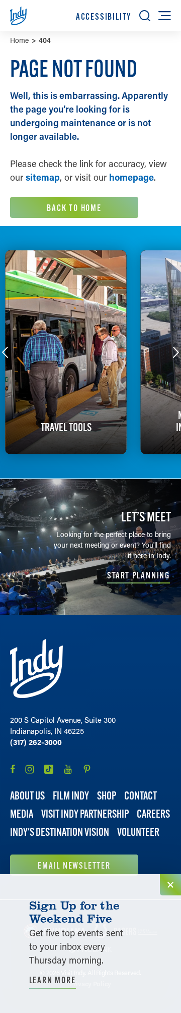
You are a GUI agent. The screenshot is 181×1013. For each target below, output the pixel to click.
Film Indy (71, 796)
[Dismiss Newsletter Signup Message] (170, 884)
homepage (131, 177)
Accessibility (103, 16)
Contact (140, 796)
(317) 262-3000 (36, 742)
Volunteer (138, 832)
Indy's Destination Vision (59, 832)
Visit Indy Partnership (85, 814)
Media (21, 814)
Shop (106, 796)
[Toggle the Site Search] (144, 15)
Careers (153, 814)
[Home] (36, 668)
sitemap (43, 177)
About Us (27, 796)
